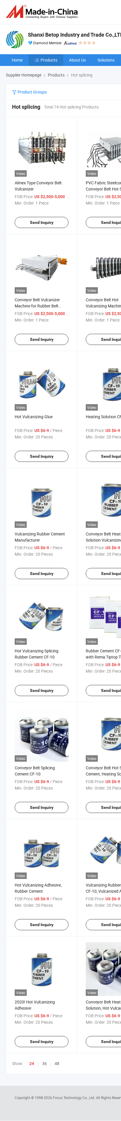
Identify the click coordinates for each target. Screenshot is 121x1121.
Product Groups (32, 92)
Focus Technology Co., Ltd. (74, 1097)
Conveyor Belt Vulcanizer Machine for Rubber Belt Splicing (37, 306)
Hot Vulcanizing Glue (34, 416)
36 (44, 1063)
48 (57, 1063)
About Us (77, 60)
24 (31, 1063)
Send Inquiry (41, 222)
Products (49, 60)
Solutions (106, 60)
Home (17, 60)
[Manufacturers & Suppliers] (43, 11)
